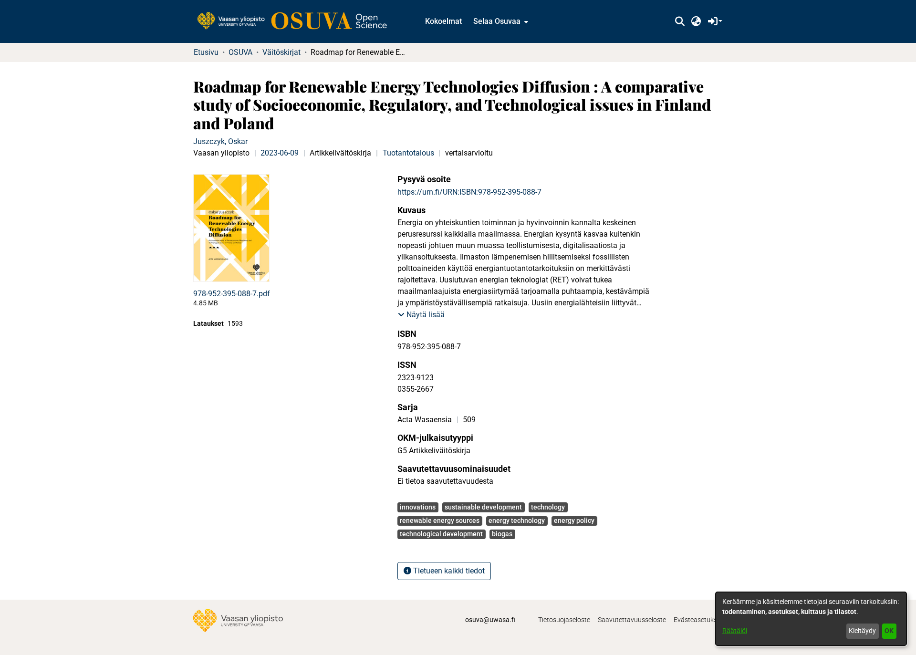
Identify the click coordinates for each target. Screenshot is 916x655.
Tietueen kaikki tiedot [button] (448, 570)
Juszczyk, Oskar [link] (220, 141)
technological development (441, 534)
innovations (418, 507)
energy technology (517, 520)
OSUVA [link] (240, 52)
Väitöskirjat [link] (281, 52)
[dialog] (811, 618)
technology (548, 507)
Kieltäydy (862, 630)
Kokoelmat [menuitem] (443, 21)
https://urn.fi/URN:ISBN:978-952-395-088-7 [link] (469, 192)
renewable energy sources (439, 520)
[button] (680, 21)
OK (889, 630)
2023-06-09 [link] (279, 152)
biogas (502, 534)
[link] (296, 21)
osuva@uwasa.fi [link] (490, 620)
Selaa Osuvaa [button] (496, 21)
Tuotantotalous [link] (408, 152)
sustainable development (483, 507)
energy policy (574, 520)
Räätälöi (734, 630)
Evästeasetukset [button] (698, 620)
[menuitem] (499, 21)
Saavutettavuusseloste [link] (632, 620)
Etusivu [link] (206, 52)
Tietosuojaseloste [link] (564, 620)
